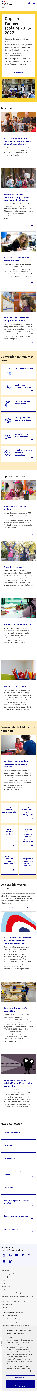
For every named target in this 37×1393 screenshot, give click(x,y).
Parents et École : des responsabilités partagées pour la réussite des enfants (17, 197)
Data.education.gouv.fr (8, 1316)
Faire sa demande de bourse (17, 624)
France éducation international (10, 1293)
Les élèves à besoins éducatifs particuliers (23, 452)
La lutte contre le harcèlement (22, 402)
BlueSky (10, 1261)
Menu (34, 3)
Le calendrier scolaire (24, 368)
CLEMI (3, 1290)
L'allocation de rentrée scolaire (15, 508)
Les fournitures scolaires (15, 686)
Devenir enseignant (7, 1274)
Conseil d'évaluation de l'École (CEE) (12, 1319)
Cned (3, 1283)
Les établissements (12, 1132)
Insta (4, 1255)
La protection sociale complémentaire (9, 809)
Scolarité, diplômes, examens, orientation (16, 1201)
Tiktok (16, 1255)
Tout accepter (20, 1386)
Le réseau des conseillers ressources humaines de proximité (16, 764)
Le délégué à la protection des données (17, 1173)
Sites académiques (7, 1304)
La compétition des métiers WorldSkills (17, 1009)
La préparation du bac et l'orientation (23, 418)
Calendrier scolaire (13, 566)
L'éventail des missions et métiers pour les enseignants (28, 835)
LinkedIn (23, 1255)
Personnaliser (20, 1377)
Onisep (4, 1280)
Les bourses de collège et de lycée (23, 386)
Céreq (3, 1308)
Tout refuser (20, 1382)
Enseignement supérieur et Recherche (12, 1301)
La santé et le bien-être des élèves (23, 435)
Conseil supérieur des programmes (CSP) (13, 1322)
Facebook (10, 1255)
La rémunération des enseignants (28, 811)
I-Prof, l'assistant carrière (9, 831)
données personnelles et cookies (18, 1371)
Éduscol (4, 1277)
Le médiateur (9, 1158)
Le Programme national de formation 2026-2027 (28, 861)
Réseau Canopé (6, 1286)
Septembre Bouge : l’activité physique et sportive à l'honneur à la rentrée (17, 940)
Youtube (4, 1261)
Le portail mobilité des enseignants (9, 860)
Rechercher (29, 3)
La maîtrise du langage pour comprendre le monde (17, 319)
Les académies (10, 1187)
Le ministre (8, 1145)
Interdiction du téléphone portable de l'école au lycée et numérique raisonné (17, 141)
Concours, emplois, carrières (16, 1216)
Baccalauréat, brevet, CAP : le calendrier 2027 (18, 259)
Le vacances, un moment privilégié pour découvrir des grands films (18, 1083)
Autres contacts (11, 1229)
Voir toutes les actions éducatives (21, 908)
